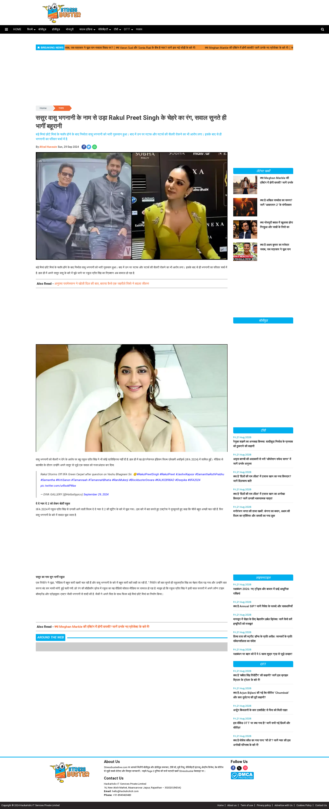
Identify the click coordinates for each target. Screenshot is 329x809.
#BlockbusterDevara (141, 480)
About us (232, 805)
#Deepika (181, 480)
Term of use (246, 805)
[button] (6, 29)
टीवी (116, 29)
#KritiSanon (63, 480)
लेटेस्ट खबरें (263, 171)
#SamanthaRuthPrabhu (209, 474)
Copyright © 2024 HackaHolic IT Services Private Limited (30, 805)
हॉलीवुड (56, 29)
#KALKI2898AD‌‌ (164, 480)
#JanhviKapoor (185, 474)
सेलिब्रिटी (103, 29)
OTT (127, 29)
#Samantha (48, 480)
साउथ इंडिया (86, 29)
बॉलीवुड (42, 29)
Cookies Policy (303, 805)
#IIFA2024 (194, 480)
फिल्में (30, 29)
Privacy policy (264, 805)
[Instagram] (245, 767)
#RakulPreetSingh (148, 474)
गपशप (139, 29)
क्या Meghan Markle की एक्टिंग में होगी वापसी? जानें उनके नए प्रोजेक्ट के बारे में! (101, 627)
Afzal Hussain (48, 146)
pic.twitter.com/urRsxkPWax (58, 485)
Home (43, 108)
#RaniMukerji (120, 480)
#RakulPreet (167, 474)
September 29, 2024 (96, 494)
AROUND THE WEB (50, 637)
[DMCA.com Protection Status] (242, 775)
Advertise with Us (284, 805)
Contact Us (114, 778)
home (17, 29)
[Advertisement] (202, 11)
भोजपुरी (70, 29)
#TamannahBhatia (99, 480)
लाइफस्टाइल (263, 577)
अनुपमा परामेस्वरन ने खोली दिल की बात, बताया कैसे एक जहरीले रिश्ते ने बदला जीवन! (101, 283)
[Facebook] (233, 767)
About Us (112, 761)
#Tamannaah (79, 480)
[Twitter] (239, 768)
